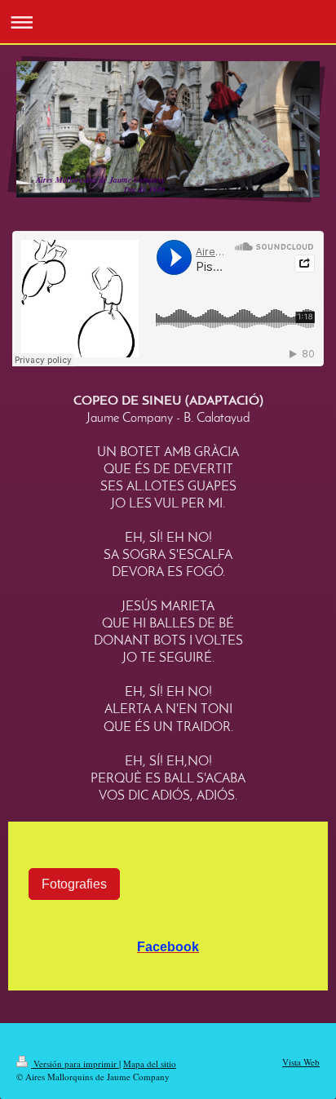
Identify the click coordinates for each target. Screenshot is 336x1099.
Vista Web (301, 1062)
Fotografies (74, 883)
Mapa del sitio (149, 1063)
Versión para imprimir (75, 1063)
